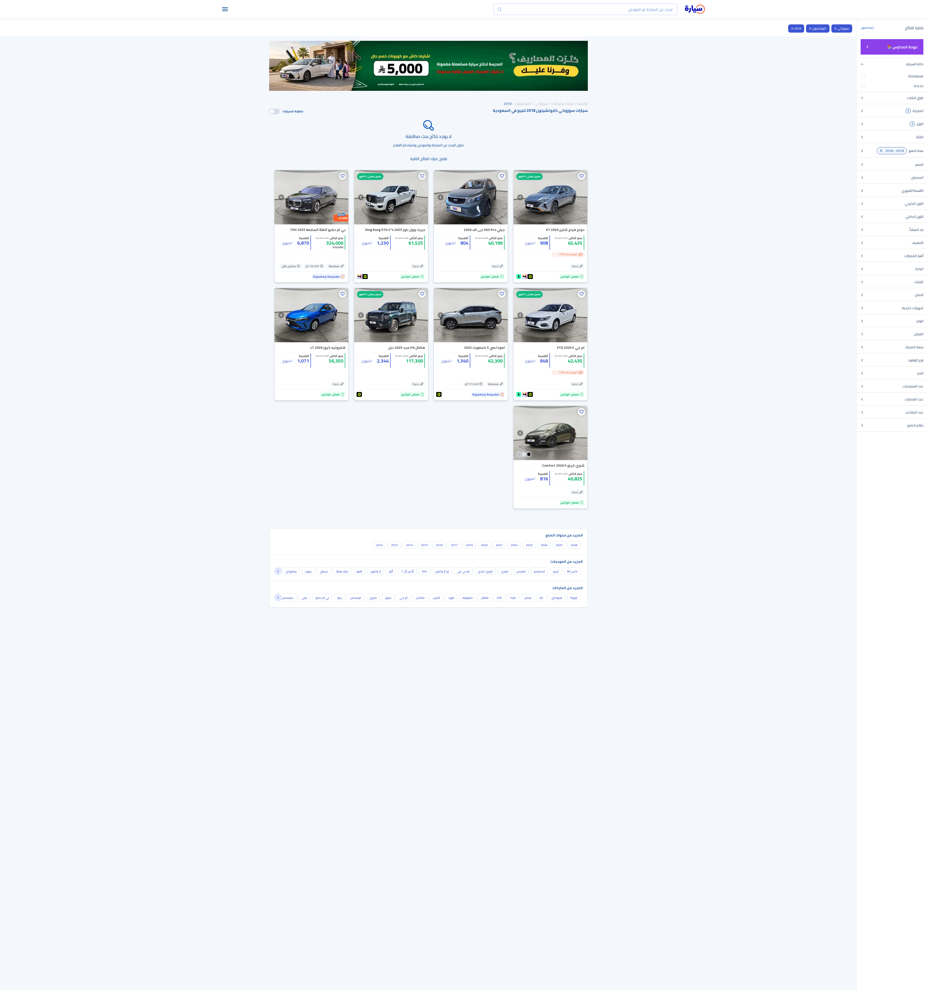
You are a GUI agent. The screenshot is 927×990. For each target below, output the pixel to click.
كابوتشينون (819, 28)
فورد (451, 597)
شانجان (420, 597)
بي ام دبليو (322, 597)
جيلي (304, 597)
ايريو (556, 571)
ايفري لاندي (485, 571)
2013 (394, 545)
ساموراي (291, 571)
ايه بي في (463, 571)
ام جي (403, 597)
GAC (499, 597)
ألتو (391, 571)
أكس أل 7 (407, 571)
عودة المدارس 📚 (902, 46)
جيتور (388, 597)
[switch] (274, 111)
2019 (469, 545)
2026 (574, 545)
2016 (439, 545)
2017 (454, 545)
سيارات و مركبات (563, 103)
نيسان (527, 597)
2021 (499, 545)
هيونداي (556, 597)
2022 (514, 545)
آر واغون (375, 571)
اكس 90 (572, 571)
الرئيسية (582, 103)
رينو (339, 597)
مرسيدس (355, 597)
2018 (797, 28)
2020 (484, 545)
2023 (529, 545)
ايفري (504, 571)
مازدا (513, 597)
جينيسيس (287, 597)
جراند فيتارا (342, 571)
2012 (379, 545)
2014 (409, 545)
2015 (424, 545)
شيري (373, 597)
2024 (544, 545)
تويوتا (573, 597)
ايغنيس (521, 571)
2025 (559, 545)
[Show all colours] (524, 454)
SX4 (424, 571)
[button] (581, 176)
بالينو (359, 571)
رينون (308, 571)
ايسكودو (539, 571)
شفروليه (467, 597)
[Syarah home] (695, 9)
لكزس (436, 597)
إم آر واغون (442, 571)
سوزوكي (843, 28)
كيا (541, 597)
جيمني (324, 571)
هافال (485, 597)
